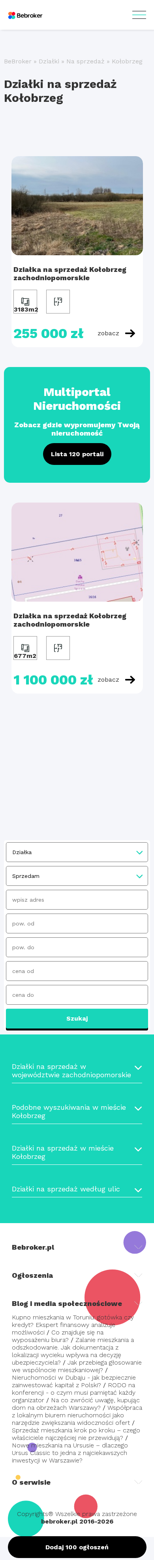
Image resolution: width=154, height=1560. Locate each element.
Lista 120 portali (77, 454)
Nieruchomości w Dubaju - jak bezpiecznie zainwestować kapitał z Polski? (74, 1381)
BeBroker (18, 61)
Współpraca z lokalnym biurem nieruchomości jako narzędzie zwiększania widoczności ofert (77, 1415)
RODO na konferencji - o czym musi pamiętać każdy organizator (73, 1392)
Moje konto (139, 15)
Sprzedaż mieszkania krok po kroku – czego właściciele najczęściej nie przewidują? (76, 1433)
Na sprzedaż (85, 61)
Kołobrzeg (127, 61)
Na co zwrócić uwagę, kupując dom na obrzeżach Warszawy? (76, 1403)
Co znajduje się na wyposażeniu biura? (57, 1336)
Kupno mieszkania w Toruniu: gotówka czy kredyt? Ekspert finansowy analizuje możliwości (73, 1324)
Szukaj (77, 1018)
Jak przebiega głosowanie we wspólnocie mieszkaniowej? (77, 1366)
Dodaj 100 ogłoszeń (77, 1547)
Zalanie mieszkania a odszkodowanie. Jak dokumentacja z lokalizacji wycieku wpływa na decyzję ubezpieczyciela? (73, 1351)
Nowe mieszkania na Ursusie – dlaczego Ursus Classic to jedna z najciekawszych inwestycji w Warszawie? (70, 1452)
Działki (49, 61)
